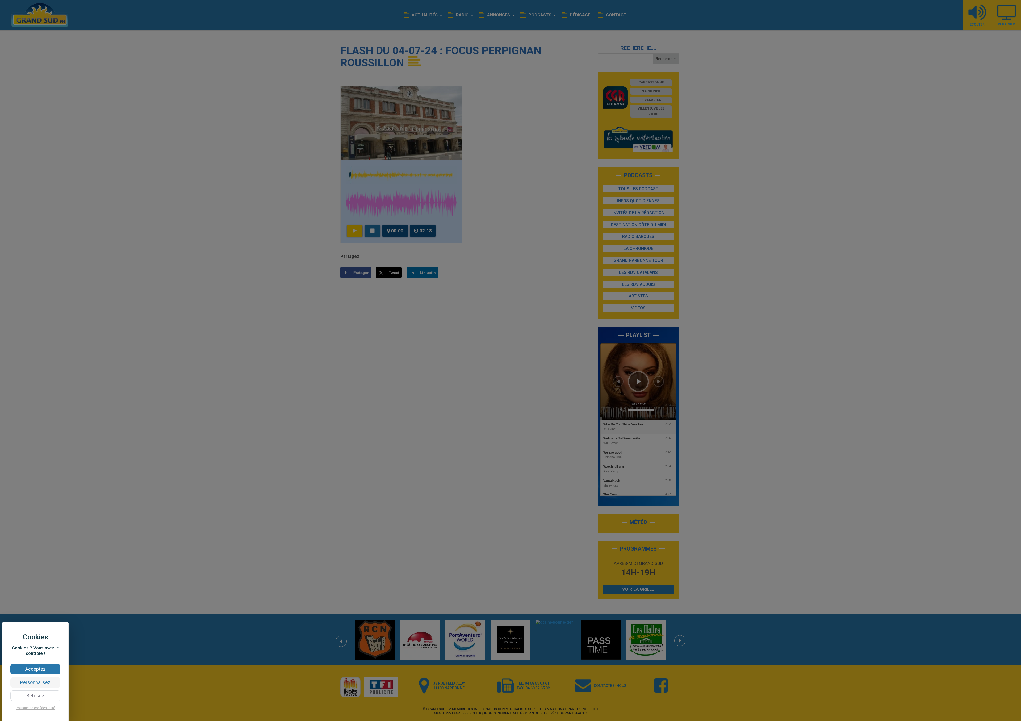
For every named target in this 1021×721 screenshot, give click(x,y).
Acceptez (35, 669)
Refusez (35, 695)
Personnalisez (35, 682)
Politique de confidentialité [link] (35, 708)
